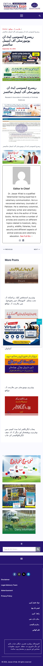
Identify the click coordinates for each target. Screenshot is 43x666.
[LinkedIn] (23, 240)
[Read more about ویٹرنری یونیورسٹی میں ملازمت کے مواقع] (21, 364)
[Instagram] (20, 240)
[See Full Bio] (32, 236)
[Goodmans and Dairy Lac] (21, 157)
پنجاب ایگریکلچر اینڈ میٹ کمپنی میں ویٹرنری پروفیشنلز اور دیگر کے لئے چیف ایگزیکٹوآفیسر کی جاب (21, 432)
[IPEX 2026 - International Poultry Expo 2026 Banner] (21, 58)
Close (39, 321)
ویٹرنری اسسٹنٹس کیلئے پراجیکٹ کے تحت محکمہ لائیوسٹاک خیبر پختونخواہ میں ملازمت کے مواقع (20, 300)
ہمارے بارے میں (34, 619)
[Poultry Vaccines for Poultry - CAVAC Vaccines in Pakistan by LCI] (21, 110)
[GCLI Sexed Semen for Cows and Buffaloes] (21, 74)
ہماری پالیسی (35, 624)
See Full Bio (25, 236)
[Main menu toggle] (21, 16)
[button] (40, 15)
